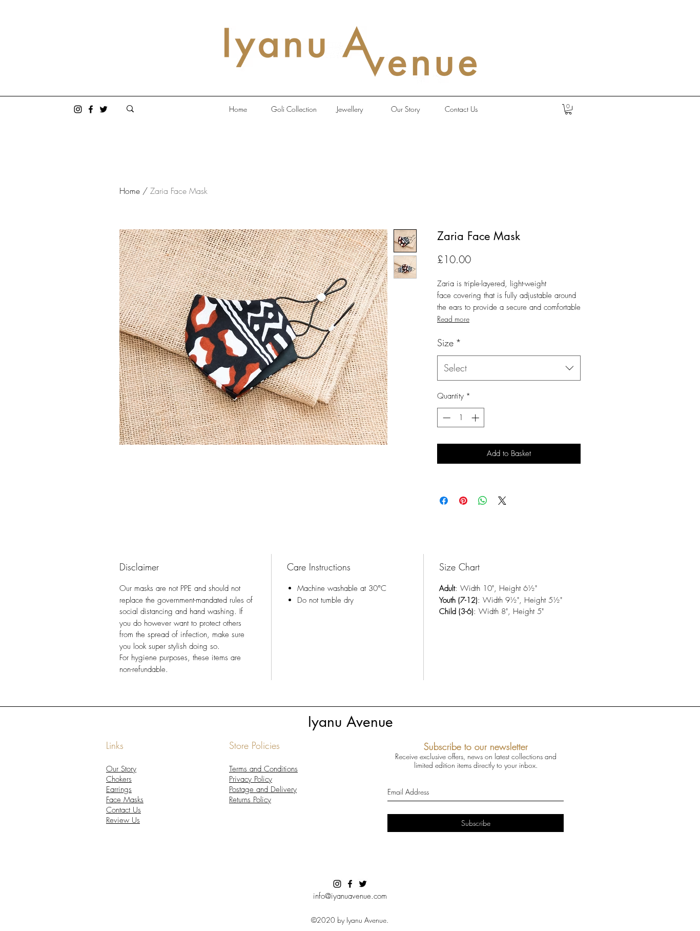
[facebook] (91, 109)
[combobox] (509, 368)
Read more (453, 319)
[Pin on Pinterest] (463, 500)
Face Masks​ (124, 800)
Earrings (119, 789)
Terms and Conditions (263, 769)
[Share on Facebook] (444, 500)
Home (129, 190)
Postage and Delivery (263, 789)
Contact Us (123, 810)
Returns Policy (250, 800)
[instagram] (78, 109)
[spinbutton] (460, 417)
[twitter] (103, 109)
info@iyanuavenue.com (350, 896)
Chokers (119, 779)
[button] (568, 109)
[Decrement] (445, 417)
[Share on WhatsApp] (483, 500)
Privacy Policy (250, 779)
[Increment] (476, 417)
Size (449, 342)
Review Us (123, 820)
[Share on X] (502, 500)
